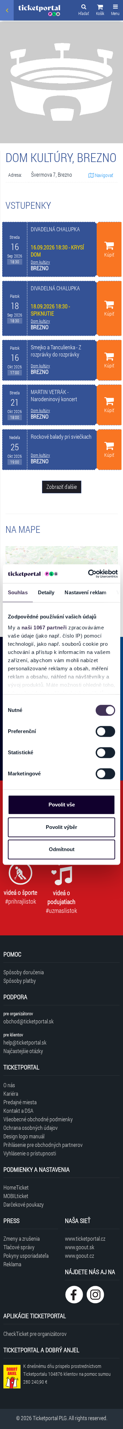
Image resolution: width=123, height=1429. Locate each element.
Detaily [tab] (46, 592)
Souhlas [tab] (18, 592)
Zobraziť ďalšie (61, 486)
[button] (100, 11)
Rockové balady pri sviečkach (61, 436)
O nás (9, 1085)
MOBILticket (15, 1195)
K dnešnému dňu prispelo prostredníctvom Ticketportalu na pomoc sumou (67, 1374)
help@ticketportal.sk (24, 1042)
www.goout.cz (79, 1255)
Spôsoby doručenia (23, 972)
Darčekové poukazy (23, 1204)
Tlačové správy (19, 1247)
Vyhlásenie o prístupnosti (29, 1153)
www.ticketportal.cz (85, 1238)
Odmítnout (61, 849)
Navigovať (103, 175)
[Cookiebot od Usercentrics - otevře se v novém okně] (89, 573)
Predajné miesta (20, 1102)
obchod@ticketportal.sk (28, 1021)
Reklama (12, 1264)
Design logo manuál (23, 1136)
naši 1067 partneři (44, 627)
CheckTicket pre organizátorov (35, 1333)
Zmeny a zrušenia (21, 1238)
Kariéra (10, 1093)
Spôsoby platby (19, 980)
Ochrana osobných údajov (30, 1127)
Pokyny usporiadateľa (26, 1255)
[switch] (105, 731)
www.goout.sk (79, 1247)
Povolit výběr (61, 827)
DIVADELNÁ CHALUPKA (55, 229)
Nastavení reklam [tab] (85, 592)
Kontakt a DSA (18, 1110)
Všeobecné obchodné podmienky (38, 1119)
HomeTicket (16, 1187)
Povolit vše (62, 804)
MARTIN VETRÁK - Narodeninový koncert (54, 395)
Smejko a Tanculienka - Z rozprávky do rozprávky (56, 351)
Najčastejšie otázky (23, 1050)
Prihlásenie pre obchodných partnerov (43, 1144)
